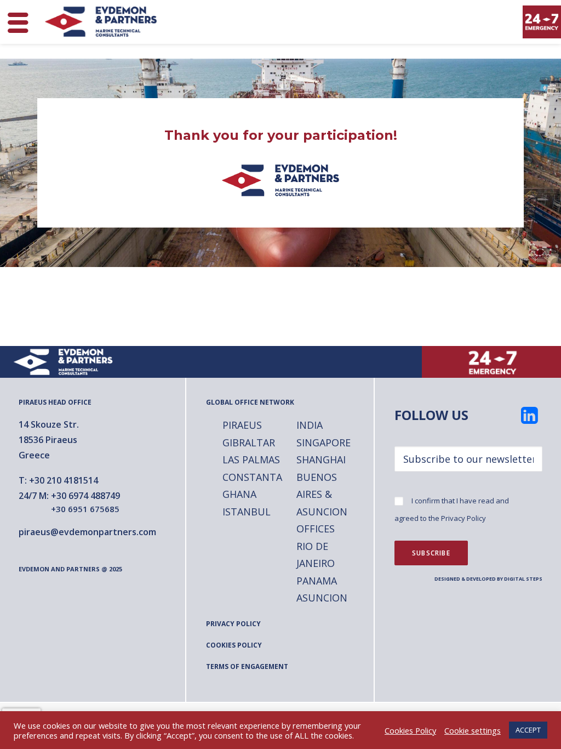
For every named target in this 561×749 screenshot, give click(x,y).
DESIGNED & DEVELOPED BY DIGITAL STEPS (488, 578)
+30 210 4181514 (63, 480)
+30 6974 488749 (85, 496)
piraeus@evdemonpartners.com (87, 532)
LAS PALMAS (251, 459)
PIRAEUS (242, 425)
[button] (529, 420)
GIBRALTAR (248, 442)
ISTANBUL (246, 511)
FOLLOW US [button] (431, 415)
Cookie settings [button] (472, 730)
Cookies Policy (410, 730)
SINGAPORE (323, 442)
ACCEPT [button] (528, 730)
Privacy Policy (463, 518)
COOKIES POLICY (234, 645)
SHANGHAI (321, 459)
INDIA (309, 425)
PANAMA (316, 580)
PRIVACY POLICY (233, 623)
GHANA (239, 494)
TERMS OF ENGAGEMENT (247, 666)
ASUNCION (321, 597)
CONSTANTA (252, 477)
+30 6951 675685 (85, 508)
